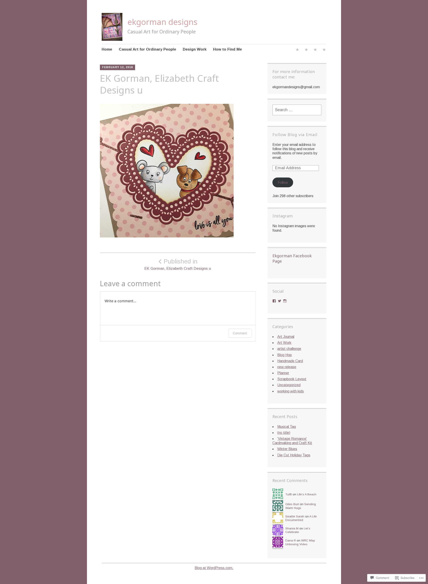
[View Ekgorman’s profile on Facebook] (274, 301)
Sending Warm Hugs (300, 505)
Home (107, 49)
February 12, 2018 (117, 67)
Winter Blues (287, 449)
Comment (240, 333)
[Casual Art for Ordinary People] (306, 50)
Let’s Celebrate (297, 530)
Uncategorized (288, 385)
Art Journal (285, 337)
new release (286, 367)
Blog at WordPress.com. (214, 568)
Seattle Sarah (294, 516)
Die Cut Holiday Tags (293, 455)
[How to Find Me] (324, 50)
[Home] (297, 50)
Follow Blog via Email (294, 134)
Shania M (291, 528)
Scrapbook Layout (291, 379)
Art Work (284, 343)
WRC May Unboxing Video (300, 542)
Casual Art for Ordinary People (147, 49)
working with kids (290, 391)
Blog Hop (284, 355)
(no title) (283, 433)
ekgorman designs (163, 21)
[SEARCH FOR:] (296, 109)
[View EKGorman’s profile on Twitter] (279, 301)
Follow (283, 182)
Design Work (194, 49)
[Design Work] (315, 50)
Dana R (290, 540)
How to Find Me (227, 49)
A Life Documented (301, 518)
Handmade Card (290, 361)
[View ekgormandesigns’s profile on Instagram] (285, 301)
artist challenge (289, 349)
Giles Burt (292, 504)
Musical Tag (286, 427)
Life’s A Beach (306, 494)
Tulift (288, 494)
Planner (283, 373)
